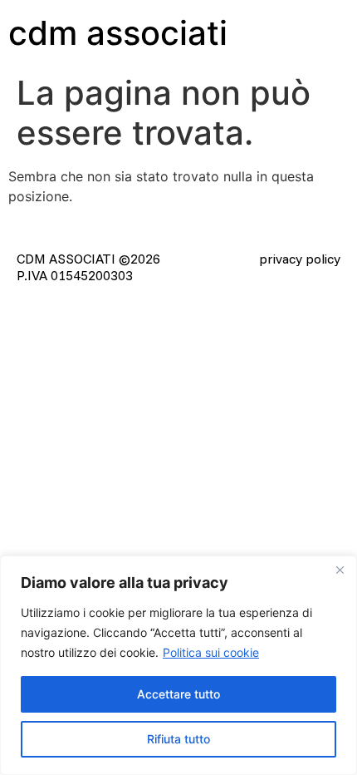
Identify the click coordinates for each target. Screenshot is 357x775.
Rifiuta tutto (178, 739)
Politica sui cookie (211, 652)
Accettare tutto (178, 694)
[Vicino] (340, 570)
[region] (178, 665)
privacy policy (299, 258)
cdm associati (117, 32)
